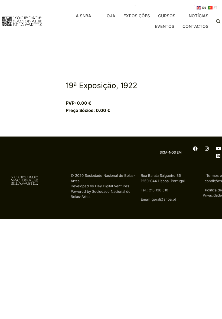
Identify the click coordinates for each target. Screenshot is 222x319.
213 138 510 (158, 190)
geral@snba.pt (164, 199)
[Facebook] (195, 148)
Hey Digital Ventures (112, 186)
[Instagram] (206, 148)
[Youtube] (218, 148)
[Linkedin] (218, 156)
